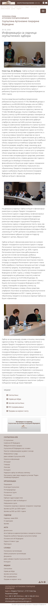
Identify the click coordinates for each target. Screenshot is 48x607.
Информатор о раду (11, 454)
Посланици (8, 495)
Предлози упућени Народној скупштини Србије (20, 536)
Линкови (7, 467)
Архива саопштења (16, 403)
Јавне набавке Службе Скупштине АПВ (17, 559)
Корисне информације (11, 459)
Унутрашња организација (13, 551)
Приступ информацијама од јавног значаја (18, 451)
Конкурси (7, 470)
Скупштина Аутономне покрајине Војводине (20, 20)
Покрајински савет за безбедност (15, 500)
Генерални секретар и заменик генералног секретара (22, 506)
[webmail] (46, 3)
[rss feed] (42, 582)
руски (13, 8)
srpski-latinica (18, 7)
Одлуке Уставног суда (11, 541)
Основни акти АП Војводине (13, 538)
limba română (5, 8)
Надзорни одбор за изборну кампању (17, 472)
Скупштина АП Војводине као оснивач (17, 448)
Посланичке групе (10, 492)
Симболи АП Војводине (12, 443)
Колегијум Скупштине (11, 487)
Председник (8, 484)
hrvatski (41, 7)
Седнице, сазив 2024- (11, 518)
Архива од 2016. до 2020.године (14, 508)
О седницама (8, 521)
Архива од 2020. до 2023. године (15, 511)
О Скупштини (8, 440)
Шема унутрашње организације (15, 553)
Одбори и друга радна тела (13, 498)
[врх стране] (44, 582)
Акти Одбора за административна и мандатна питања (22, 533)
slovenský (34, 7)
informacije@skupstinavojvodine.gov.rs (18, 601)
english (19, 8)
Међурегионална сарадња (13, 446)
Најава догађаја (15, 399)
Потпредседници (9, 490)
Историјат (7, 462)
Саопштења (13, 395)
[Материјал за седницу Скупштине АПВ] (24, 425)
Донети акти (8, 530)
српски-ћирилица (7, 7)
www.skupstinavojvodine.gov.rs (15, 599)
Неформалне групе (10, 503)
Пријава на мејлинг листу (19, 411)
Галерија (7, 464)
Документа (7, 556)
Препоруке (8, 544)
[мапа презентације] (40, 582)
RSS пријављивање (16, 407)
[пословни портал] (43, 3)
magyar (27, 7)
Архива (6, 523)
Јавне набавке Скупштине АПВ (14, 456)
